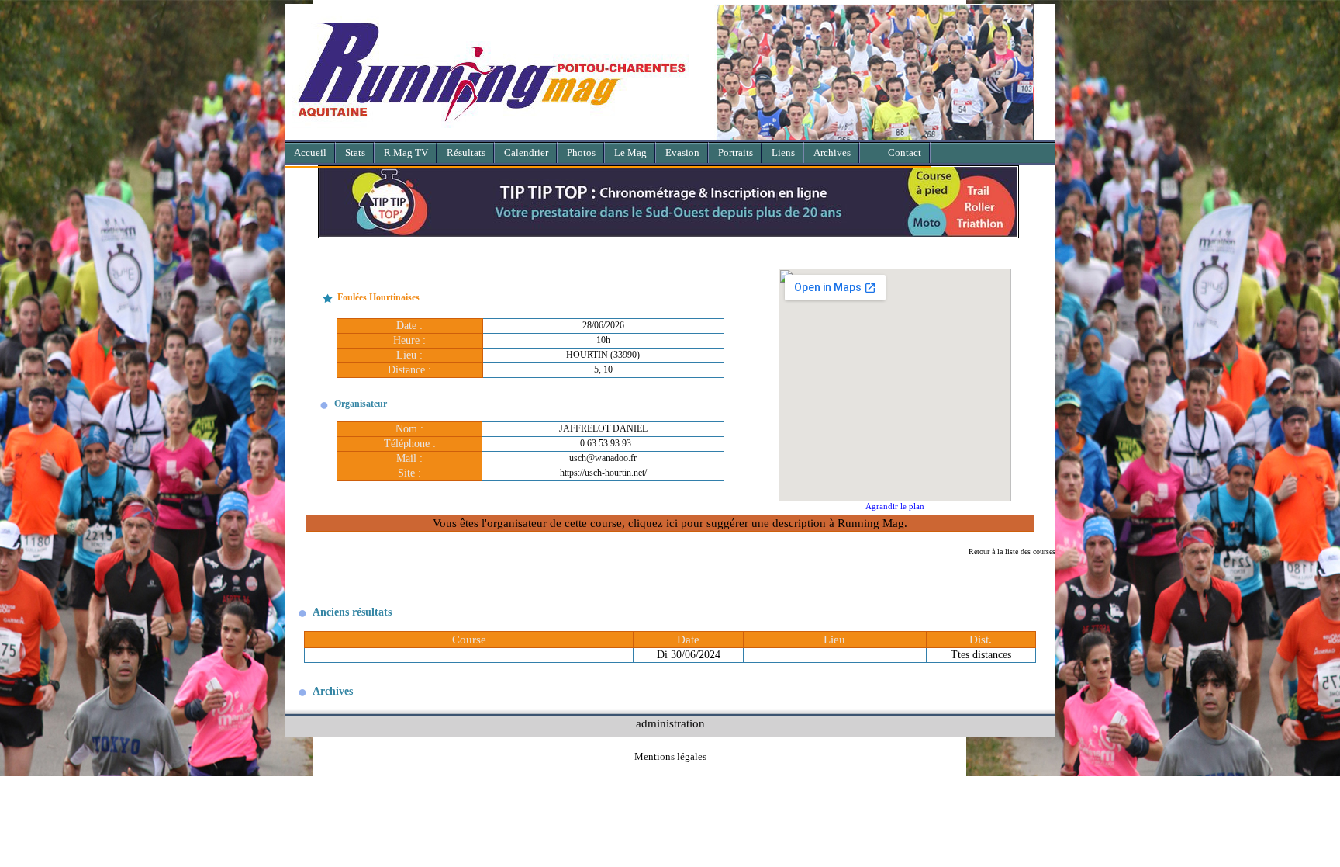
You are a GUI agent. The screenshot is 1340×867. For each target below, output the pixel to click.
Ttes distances (981, 655)
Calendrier (526, 152)
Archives (832, 152)
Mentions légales (670, 756)
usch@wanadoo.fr (603, 458)
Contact (904, 152)
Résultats (466, 152)
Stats (355, 152)
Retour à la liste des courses (1012, 551)
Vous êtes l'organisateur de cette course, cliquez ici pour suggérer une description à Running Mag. (670, 522)
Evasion (682, 152)
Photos (581, 152)
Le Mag (630, 152)
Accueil (310, 152)
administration (670, 723)
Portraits (735, 152)
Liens (783, 152)
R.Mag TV (406, 152)
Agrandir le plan (894, 506)
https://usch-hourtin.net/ (603, 472)
